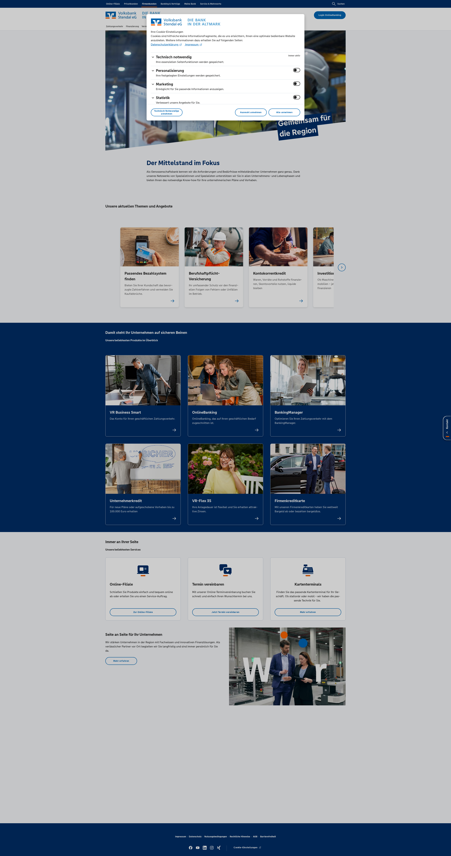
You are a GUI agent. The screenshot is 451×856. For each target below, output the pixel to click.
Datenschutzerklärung (165, 44)
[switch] (296, 70)
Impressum (191, 44)
